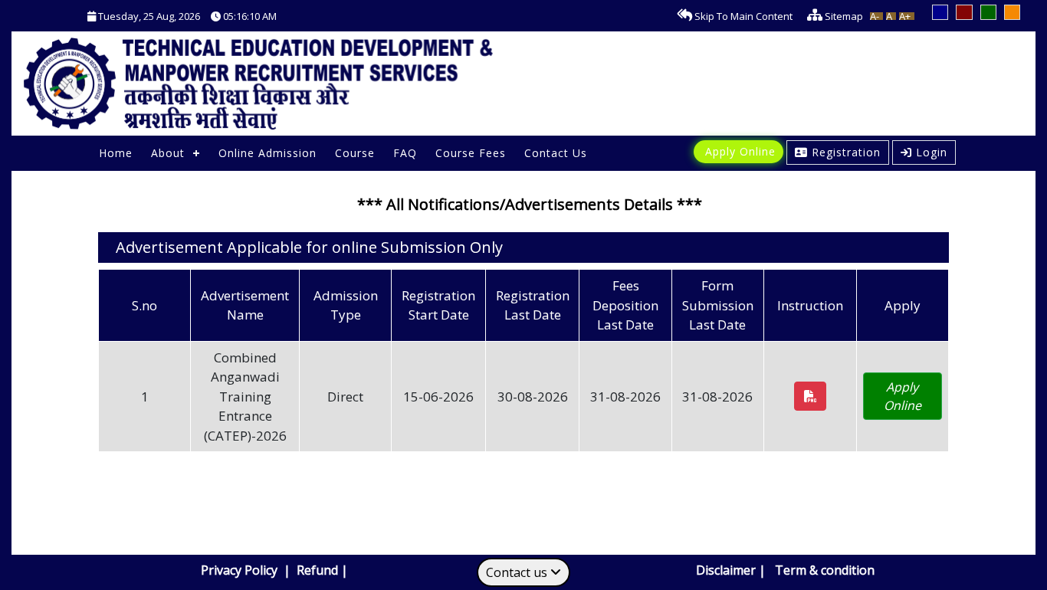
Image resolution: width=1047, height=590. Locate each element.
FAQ (405, 153)
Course (355, 153)
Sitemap (842, 16)
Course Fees (470, 153)
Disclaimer (726, 570)
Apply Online (740, 151)
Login (931, 152)
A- (874, 16)
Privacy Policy (241, 570)
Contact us (518, 572)
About (168, 153)
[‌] (810, 396)
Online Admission (267, 153)
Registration (846, 152)
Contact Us (555, 153)
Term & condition (825, 570)
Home (116, 153)
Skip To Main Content (742, 16)
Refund (317, 570)
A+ (905, 16)
